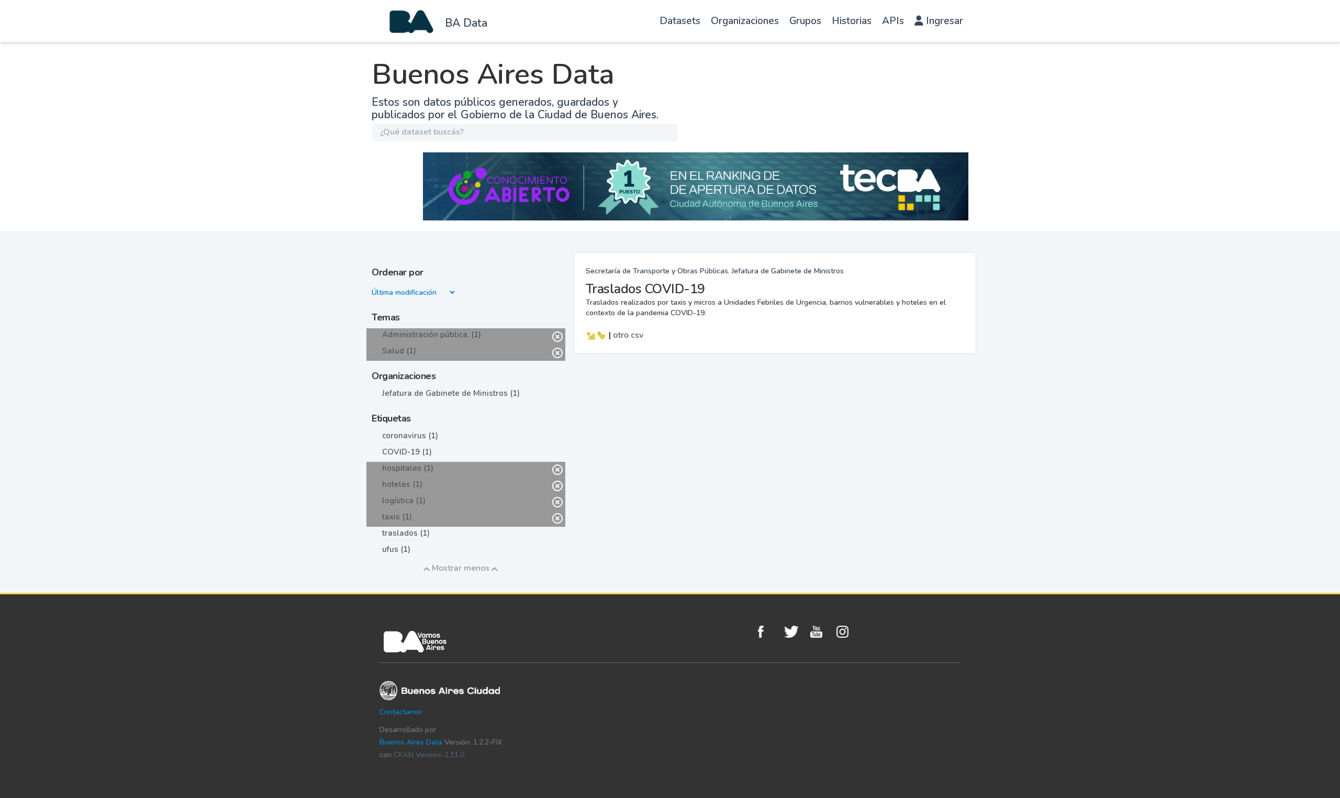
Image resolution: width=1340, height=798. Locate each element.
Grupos (805, 21)
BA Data (466, 23)
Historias (852, 21)
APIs (893, 21)
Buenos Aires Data (410, 742)
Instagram (846, 632)
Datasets (680, 21)
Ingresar (943, 21)
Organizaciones (745, 21)
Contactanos (400, 712)
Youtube (820, 632)
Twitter (794, 632)
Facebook (768, 632)
